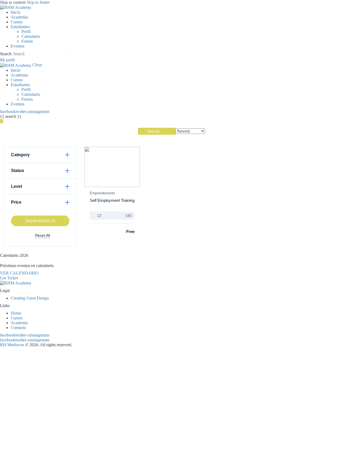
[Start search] (70, 55)
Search (6, 54)
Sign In (44, 452)
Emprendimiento (102, 193)
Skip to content (12, 2)
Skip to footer (38, 2)
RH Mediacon (12, 344)
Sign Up (30, 452)
